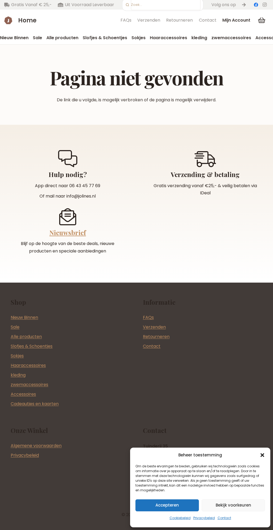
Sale (15, 327)
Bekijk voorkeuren (233, 505)
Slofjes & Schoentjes (32, 346)
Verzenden (148, 20)
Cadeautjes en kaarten (35, 404)
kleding (18, 375)
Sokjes (17, 356)
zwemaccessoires (29, 385)
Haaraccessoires (28, 365)
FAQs (126, 20)
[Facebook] (256, 5)
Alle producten (26, 337)
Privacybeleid (204, 518)
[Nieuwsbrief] (67, 216)
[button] (262, 455)
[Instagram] (264, 5)
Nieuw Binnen (24, 317)
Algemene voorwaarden (36, 446)
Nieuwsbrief (67, 232)
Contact (224, 518)
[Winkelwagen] (262, 20)
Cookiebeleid (180, 518)
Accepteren (167, 505)
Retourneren (179, 20)
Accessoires (23, 394)
